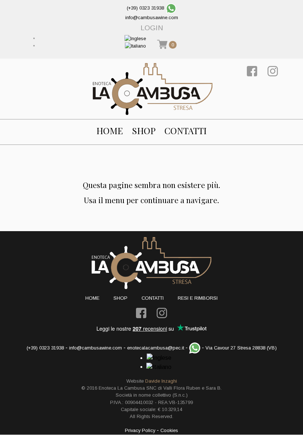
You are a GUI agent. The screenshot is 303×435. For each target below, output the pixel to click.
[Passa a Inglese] (135, 38)
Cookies (169, 430)
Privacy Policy (140, 430)
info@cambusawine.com (151, 17)
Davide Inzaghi (161, 381)
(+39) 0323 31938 (145, 8)
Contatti (185, 130)
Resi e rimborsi (198, 298)
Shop (144, 130)
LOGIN (151, 28)
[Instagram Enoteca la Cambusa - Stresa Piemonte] (273, 70)
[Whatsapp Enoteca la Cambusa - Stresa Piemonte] (171, 8)
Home (109, 130)
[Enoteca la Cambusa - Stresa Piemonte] (152, 89)
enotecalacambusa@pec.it (155, 348)
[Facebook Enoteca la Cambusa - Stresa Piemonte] (252, 70)
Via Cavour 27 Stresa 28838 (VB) (241, 348)
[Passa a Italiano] (135, 45)
